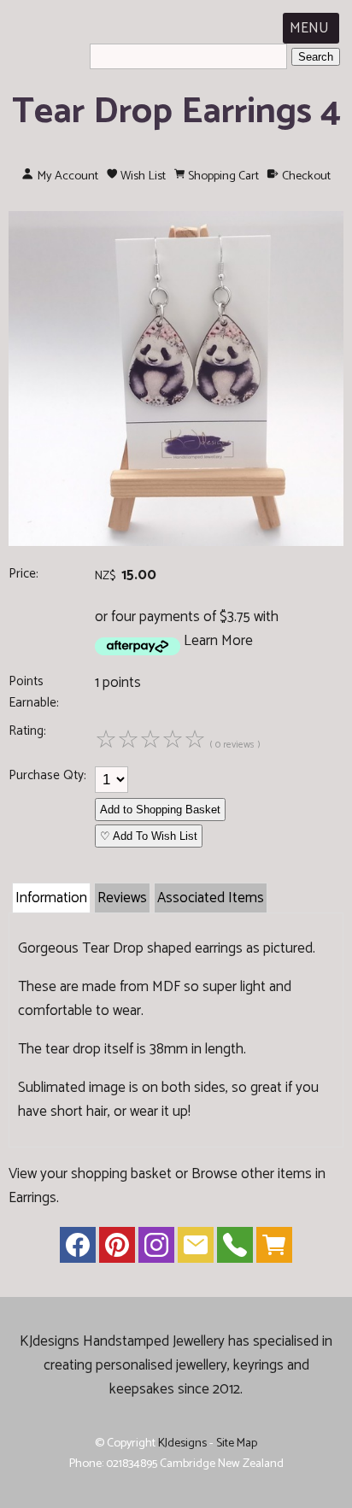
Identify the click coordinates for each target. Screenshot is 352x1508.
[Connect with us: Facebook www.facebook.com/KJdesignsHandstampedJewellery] (78, 1249)
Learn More (218, 641)
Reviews (122, 898)
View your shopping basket (90, 1174)
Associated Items (210, 898)
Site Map (236, 1443)
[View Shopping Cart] (274, 1249)
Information (51, 898)
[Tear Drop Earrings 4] (176, 542)
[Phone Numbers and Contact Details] (235, 1249)
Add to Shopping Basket (160, 809)
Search (315, 56)
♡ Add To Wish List (148, 836)
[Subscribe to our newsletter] (196, 1249)
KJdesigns (182, 1443)
